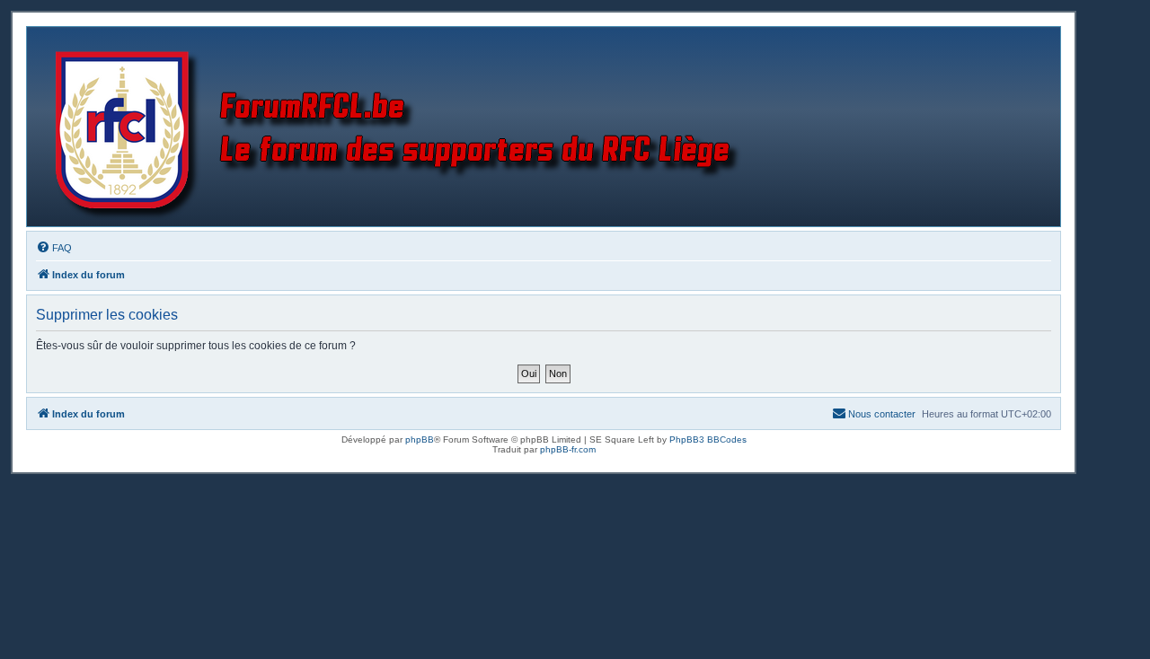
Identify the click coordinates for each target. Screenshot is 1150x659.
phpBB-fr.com (568, 449)
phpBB (419, 439)
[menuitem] (54, 248)
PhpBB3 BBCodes (708, 439)
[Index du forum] (401, 126)
